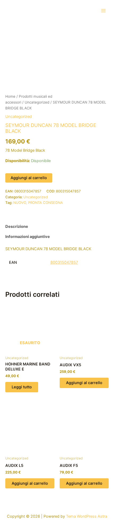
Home (10, 96)
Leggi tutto (22, 387)
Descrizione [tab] (16, 226)
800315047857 (64, 262)
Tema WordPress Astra (86, 516)
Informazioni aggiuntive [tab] (27, 236)
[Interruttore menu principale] (103, 10)
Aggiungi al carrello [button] (84, 382)
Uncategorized (37, 102)
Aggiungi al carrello (29, 177)
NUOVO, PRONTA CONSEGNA (38, 202)
